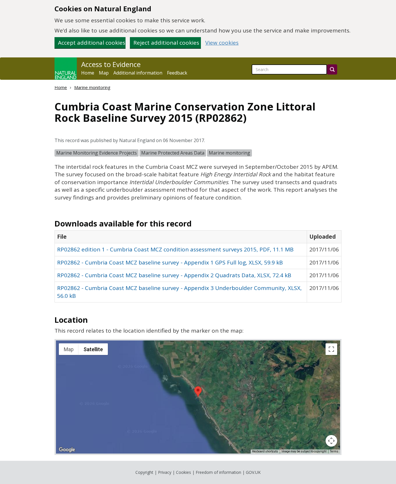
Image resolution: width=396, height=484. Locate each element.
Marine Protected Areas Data (172, 153)
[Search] (332, 69)
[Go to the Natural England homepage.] (66, 68)
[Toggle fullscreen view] (331, 349)
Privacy (164, 472)
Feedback (177, 72)
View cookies (222, 43)
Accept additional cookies (91, 42)
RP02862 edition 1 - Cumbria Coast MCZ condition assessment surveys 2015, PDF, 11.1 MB (175, 249)
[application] (198, 397)
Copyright (144, 472)
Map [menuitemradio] (69, 349)
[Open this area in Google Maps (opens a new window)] (67, 450)
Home (87, 72)
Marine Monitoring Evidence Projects (96, 153)
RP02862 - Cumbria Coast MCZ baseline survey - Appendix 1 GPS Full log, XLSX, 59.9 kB (170, 262)
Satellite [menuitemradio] (93, 349)
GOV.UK (253, 472)
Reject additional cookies (166, 42)
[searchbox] (289, 69)
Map (104, 72)
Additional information (137, 72)
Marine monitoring (92, 87)
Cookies (183, 472)
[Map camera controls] (331, 441)
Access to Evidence (111, 64)
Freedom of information (218, 472)
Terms (334, 451)
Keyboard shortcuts (265, 451)
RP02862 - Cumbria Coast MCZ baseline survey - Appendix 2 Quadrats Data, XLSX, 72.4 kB (174, 275)
